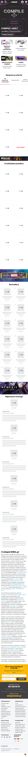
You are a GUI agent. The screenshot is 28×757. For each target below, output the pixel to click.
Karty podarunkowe (20, 724)
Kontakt (3, 705)
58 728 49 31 (14, 686)
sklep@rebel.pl (14, 695)
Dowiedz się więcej (7, 34)
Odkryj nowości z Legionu (7, 63)
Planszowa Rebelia (5, 730)
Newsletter (17, 722)
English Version (5, 729)
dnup (21, 46)
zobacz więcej (20, 147)
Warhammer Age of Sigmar (19, 594)
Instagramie (13, 647)
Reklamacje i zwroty (6, 706)
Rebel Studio (4, 727)
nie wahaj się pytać (21, 572)
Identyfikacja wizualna (20, 716)
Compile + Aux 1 (9, 28)
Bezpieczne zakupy (5, 711)
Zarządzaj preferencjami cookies (25, 754)
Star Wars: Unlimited (15, 588)
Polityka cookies (19, 729)
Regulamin (16, 749)
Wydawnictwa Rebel (14, 650)
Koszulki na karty (5, 722)
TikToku (18, 647)
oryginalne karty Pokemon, (16, 585)
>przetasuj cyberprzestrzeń (11, 31)
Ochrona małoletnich (20, 714)
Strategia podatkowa (20, 730)
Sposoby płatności (5, 713)
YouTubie (23, 647)
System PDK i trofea (19, 726)
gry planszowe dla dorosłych (16, 580)
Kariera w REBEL (19, 732)
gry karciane (24, 587)
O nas (16, 703)
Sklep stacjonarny (19, 708)
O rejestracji (4, 716)
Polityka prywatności (6, 749)
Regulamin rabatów (6, 714)
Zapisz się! (21, 679)
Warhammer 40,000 (6, 594)
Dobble (21, 62)
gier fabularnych (14, 606)
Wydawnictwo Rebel (6, 724)
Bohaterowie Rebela (20, 711)
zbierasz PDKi (8, 621)
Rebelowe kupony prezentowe (7, 47)
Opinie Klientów (19, 705)
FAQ (2, 718)
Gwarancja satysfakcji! (20, 710)
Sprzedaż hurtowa (5, 726)
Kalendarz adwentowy (20, 713)
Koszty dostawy (5, 703)
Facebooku (7, 647)
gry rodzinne (16, 579)
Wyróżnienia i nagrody (20, 706)
